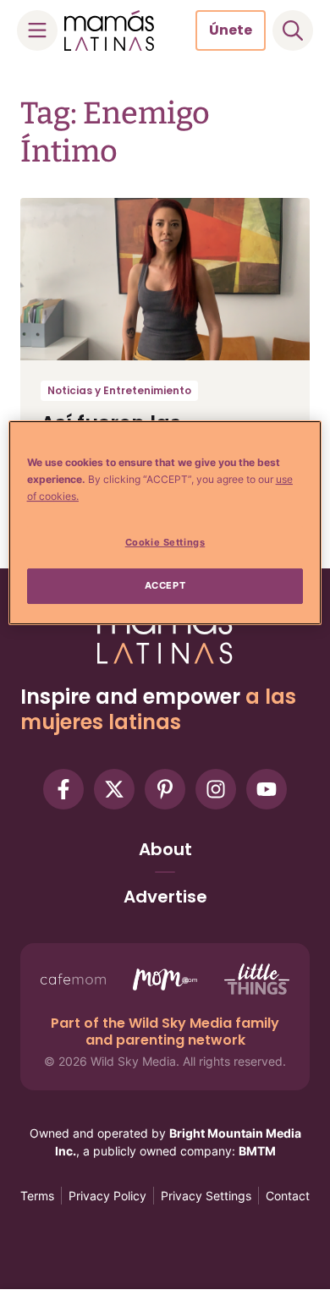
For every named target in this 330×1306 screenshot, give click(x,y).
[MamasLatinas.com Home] (109, 30)
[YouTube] (266, 789)
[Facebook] (63, 789)
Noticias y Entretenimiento (119, 390)
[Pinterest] (165, 789)
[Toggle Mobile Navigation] (37, 30)
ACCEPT (165, 585)
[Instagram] (215, 789)
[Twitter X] (114, 789)
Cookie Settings (165, 542)
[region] (165, 522)
